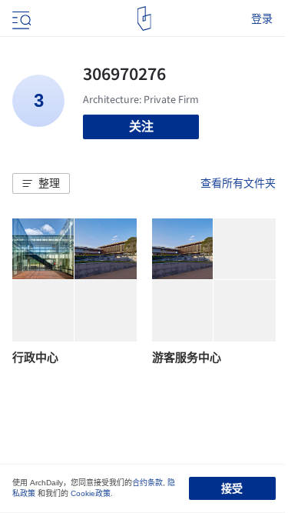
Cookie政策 (91, 493)
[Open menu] (20, 18)
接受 (232, 488)
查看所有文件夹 (238, 183)
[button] (41, 184)
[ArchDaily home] (144, 18)
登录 (262, 18)
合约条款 (147, 482)
